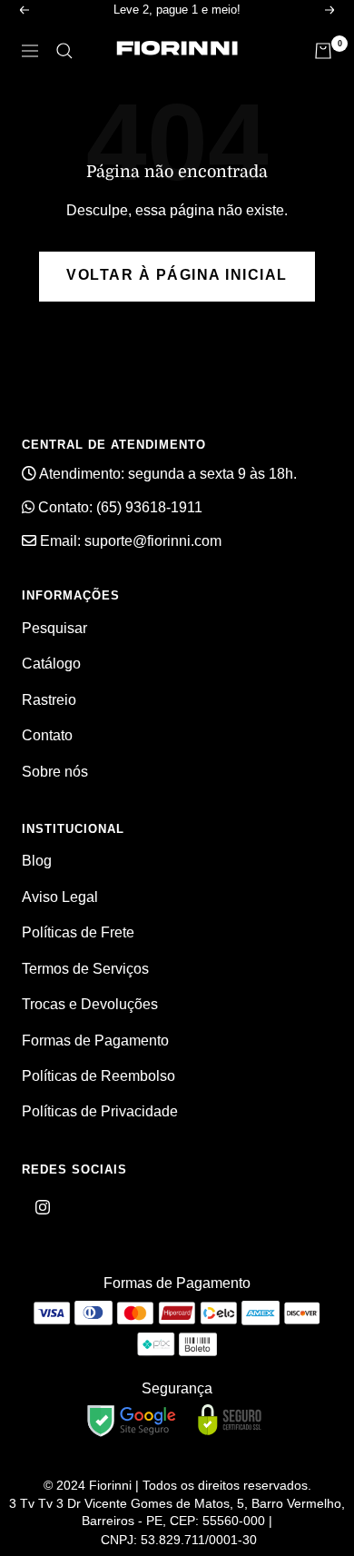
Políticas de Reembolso (98, 1076)
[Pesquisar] (64, 51)
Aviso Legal (60, 897)
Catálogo (51, 663)
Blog (37, 860)
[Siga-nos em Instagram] (43, 1207)
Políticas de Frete (78, 932)
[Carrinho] (323, 51)
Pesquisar (54, 628)
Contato (47, 735)
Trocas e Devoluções (90, 1004)
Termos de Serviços (85, 968)
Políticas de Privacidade (100, 1111)
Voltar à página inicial (177, 274)
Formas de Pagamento (95, 1040)
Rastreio (49, 700)
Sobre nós (55, 771)
